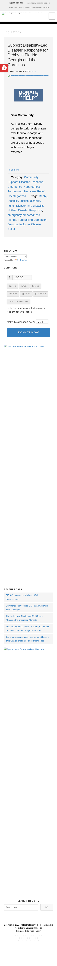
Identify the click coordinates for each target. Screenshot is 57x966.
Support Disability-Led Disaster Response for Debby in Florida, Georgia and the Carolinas (28, 55)
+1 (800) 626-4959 (16, 3)
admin (34, 71)
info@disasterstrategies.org (38, 3)
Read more (13, 169)
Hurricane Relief (34, 191)
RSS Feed (29, 931)
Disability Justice (18, 200)
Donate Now (28, 332)
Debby (43, 196)
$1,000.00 (40, 294)
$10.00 (12, 286)
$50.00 (35, 286)
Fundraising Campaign (32, 219)
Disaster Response (31, 182)
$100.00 (13, 294)
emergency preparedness (24, 215)
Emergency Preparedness (24, 186)
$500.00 (26, 294)
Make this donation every (21, 322)
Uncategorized (17, 196)
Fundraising (15, 191)
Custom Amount (18, 301)
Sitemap (20, 931)
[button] (4, 68)
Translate (23, 260)
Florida (12, 219)
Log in (38, 931)
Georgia (13, 224)
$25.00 (24, 286)
